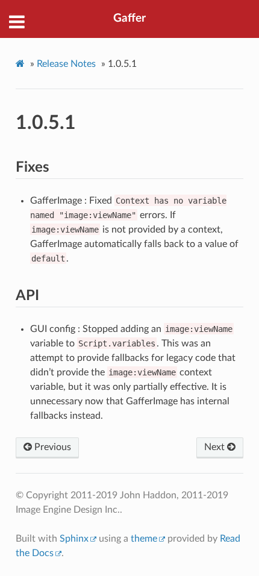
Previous (51, 447)
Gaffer (129, 18)
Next (215, 447)
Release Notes (66, 64)
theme (144, 538)
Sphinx (74, 538)
